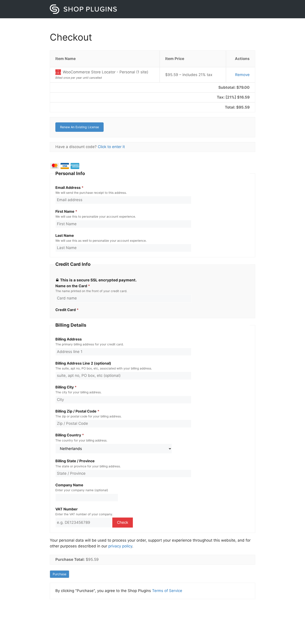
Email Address (69, 187)
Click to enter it (111, 146)
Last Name (64, 235)
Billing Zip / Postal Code (77, 411)
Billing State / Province (75, 461)
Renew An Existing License (79, 127)
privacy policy (120, 546)
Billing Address (68, 339)
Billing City (66, 387)
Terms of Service (167, 590)
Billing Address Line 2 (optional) (83, 363)
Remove (242, 74)
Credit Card (67, 310)
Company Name (69, 485)
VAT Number (66, 509)
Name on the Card (72, 286)
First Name (66, 211)
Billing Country (69, 435)
